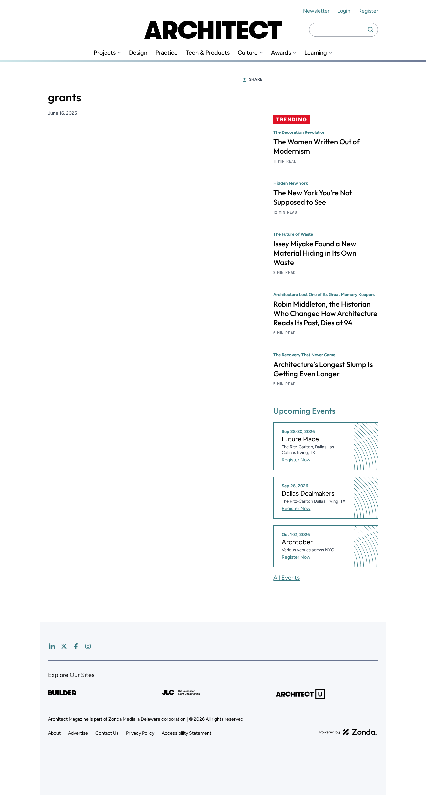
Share (255, 79)
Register (368, 11)
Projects (105, 52)
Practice (166, 52)
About (54, 733)
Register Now (296, 460)
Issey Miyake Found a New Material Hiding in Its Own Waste (314, 253)
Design (138, 52)
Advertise (78, 733)
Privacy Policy (140, 733)
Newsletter (316, 11)
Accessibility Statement (186, 733)
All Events (286, 577)
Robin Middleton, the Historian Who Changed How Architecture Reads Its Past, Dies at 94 (325, 313)
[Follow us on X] (64, 646)
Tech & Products (208, 52)
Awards (281, 52)
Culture (248, 52)
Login (343, 11)
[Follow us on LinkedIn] (52, 646)
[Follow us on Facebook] (76, 646)
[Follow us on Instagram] (88, 646)
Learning (315, 52)
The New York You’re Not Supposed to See (312, 197)
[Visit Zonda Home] (348, 732)
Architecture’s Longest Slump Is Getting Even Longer (323, 369)
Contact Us (107, 733)
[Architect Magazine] (213, 30)
